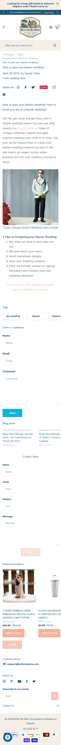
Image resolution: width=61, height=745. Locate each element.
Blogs (20, 54)
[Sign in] (50, 27)
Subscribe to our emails (16, 689)
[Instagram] (4, 681)
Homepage (8, 54)
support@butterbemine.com (23, 664)
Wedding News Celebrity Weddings (20, 58)
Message (8, 516)
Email (7, 353)
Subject (7, 499)
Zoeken (54, 45)
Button (12, 644)
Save (45, 87)
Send (12, 412)
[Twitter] (34, 681)
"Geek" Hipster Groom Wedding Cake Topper (30, 227)
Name (7, 335)
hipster (36, 316)
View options (13, 633)
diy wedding (13, 316)
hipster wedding (27, 128)
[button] (3, 12)
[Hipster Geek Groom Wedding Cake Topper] (30, 197)
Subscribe (54, 696)
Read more (49, 12)
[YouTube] (19, 681)
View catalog (4, 27)
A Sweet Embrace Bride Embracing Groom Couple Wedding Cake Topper (19, 614)
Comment (10, 371)
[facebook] (27, 681)
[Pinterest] (11, 681)
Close (57, 3)
